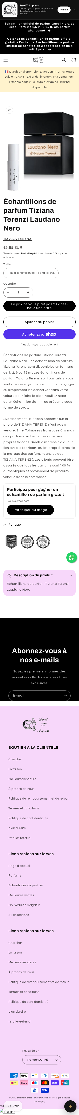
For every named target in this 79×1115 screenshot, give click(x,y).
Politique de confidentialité (28, 818)
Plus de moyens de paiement (39, 344)
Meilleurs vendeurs (22, 779)
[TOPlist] (7, 1112)
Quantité (9, 283)
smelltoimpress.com (27, 1098)
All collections (18, 915)
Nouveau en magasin (24, 905)
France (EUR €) (37, 1059)
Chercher (15, 759)
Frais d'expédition (31, 253)
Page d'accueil (19, 866)
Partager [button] (15, 524)
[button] (5, 60)
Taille (7, 264)
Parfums (14, 875)
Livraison (15, 769)
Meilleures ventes (21, 895)
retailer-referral (19, 838)
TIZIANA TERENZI (17, 238)
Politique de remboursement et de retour (38, 798)
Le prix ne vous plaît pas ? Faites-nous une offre (39, 306)
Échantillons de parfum (25, 885)
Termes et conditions (23, 808)
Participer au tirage (30, 510)
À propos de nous (21, 789)
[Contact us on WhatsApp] (71, 557)
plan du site (17, 828)
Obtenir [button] (64, 10)
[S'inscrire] (65, 695)
